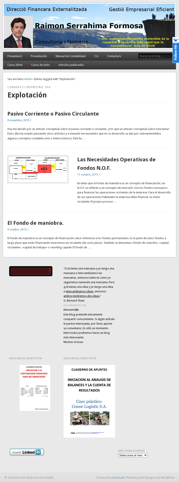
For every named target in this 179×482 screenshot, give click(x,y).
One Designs (147, 477)
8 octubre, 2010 (16, 229)
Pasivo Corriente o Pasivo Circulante (53, 114)
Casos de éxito (40, 64)
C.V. (96, 56)
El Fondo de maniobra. (35, 223)
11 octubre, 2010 (87, 174)
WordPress (168, 477)
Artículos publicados (71, 64)
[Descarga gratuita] (34, 388)
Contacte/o (114, 56)
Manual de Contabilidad (71, 56)
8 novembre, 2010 (18, 120)
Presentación (39, 56)
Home (28, 79)
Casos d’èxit (14, 64)
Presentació (14, 56)
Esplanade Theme (123, 477)
